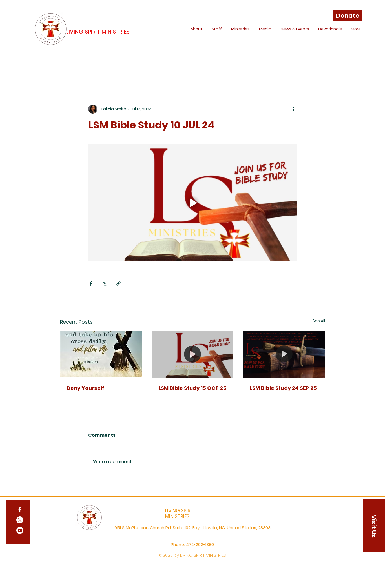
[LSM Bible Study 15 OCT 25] (193, 354)
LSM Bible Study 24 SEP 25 (283, 388)
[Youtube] (19, 530)
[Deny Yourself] (101, 354)
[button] (373, 526)
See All (319, 321)
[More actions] (293, 109)
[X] (19, 519)
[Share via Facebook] (91, 283)
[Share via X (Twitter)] (104, 283)
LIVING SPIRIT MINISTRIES (179, 513)
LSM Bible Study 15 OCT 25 (192, 388)
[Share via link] (118, 283)
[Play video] (192, 202)
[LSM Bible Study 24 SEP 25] (284, 354)
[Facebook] (19, 509)
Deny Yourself (85, 388)
